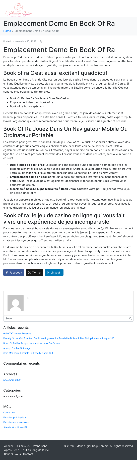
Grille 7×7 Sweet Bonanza (17, 333)
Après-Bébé (11, 450)
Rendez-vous (12, 454)
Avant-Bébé (40, 446)
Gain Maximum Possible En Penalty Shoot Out (28, 353)
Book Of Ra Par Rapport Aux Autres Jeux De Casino (31, 343)
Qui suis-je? (23, 446)
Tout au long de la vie (35, 450)
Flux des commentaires (16, 422)
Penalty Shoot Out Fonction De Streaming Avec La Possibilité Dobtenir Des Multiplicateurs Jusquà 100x (59, 338)
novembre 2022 (12, 379)
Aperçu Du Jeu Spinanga (17, 348)
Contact (28, 454)
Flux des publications (14, 417)
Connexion (9, 412)
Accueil (8, 446)
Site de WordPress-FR (15, 427)
